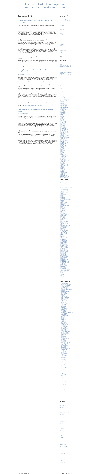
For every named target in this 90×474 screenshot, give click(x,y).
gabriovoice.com (63, 305)
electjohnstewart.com (64, 385)
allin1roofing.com (63, 354)
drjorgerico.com (62, 120)
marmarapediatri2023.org (64, 190)
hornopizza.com (63, 292)
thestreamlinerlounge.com (65, 381)
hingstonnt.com (62, 88)
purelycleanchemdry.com (64, 109)
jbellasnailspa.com (63, 252)
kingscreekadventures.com (64, 107)
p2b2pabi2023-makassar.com (64, 182)
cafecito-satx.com (63, 321)
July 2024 (61, 52)
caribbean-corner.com (64, 363)
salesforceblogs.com (63, 97)
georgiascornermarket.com (64, 226)
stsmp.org (61, 92)
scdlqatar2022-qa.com (63, 185)
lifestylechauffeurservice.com (64, 135)
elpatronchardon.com (63, 241)
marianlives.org (62, 83)
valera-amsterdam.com (64, 374)
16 (67, 20)
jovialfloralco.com (62, 139)
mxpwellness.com (63, 346)
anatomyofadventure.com (65, 356)
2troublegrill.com (63, 340)
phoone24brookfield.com (64, 259)
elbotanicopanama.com (63, 213)
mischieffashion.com (63, 143)
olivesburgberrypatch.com (65, 333)
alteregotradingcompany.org (64, 160)
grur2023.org (62, 166)
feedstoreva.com (62, 272)
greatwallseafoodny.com (64, 303)
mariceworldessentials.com (64, 244)
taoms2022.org (62, 198)
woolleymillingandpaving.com (65, 338)
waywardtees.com (63, 84)
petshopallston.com (64, 309)
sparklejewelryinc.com (64, 325)
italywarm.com (63, 391)
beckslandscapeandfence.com (65, 285)
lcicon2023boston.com (63, 175)
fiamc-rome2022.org (63, 243)
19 (60, 21)
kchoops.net (63, 366)
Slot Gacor (61, 430)
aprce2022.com (62, 161)
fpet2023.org (62, 147)
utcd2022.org (62, 193)
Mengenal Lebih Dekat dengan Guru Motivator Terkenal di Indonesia (65, 70)
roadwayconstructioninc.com (64, 261)
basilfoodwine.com (64, 361)
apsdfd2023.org (62, 169)
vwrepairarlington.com (64, 283)
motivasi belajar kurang (28, 66)
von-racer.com (62, 229)
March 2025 (62, 44)
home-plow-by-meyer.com (65, 297)
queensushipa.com (63, 121)
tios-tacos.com (63, 320)
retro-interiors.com (63, 145)
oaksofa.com (62, 276)
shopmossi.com (63, 344)
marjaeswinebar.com (63, 217)
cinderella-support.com (63, 126)
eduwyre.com (62, 144)
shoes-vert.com (62, 212)
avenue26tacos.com (64, 310)
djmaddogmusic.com (64, 352)
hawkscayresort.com (63, 207)
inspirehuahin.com (63, 128)
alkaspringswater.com (63, 232)
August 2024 (62, 51)
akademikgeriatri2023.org (64, 189)
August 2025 (62, 38)
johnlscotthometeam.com (64, 140)
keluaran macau (62, 414)
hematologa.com (63, 294)
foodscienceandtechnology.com (65, 394)
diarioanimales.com (63, 209)
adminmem (28, 22)
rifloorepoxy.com (63, 337)
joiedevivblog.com (63, 373)
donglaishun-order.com (63, 242)
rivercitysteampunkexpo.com (65, 365)
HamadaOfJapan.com (63, 105)
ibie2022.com (62, 162)
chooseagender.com (63, 89)
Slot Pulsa (61, 432)
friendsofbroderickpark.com (64, 237)
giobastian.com (63, 335)
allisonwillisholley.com (64, 349)
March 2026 (62, 30)
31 (69, 23)
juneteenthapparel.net (64, 390)
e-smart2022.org (62, 148)
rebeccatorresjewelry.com (64, 118)
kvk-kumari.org (63, 393)
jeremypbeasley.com (63, 130)
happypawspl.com (63, 224)
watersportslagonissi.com (64, 142)
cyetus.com (62, 153)
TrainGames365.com (63, 98)
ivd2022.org (62, 200)
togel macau (62, 425)
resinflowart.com (63, 306)
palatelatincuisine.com (64, 298)
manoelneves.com (63, 93)
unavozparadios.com (63, 211)
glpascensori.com (63, 336)
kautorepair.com (62, 216)
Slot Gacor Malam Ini (63, 446)
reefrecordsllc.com (63, 316)
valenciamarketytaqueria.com (65, 315)
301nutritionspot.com (64, 369)
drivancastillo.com (63, 357)
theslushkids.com (63, 334)
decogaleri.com (62, 210)
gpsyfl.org (61, 279)
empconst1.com (62, 125)
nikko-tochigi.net (63, 362)
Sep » (63, 25)
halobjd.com (62, 101)
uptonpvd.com (63, 339)
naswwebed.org (62, 158)
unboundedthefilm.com (63, 81)
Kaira (24, 473)
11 (70, 19)
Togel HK (61, 403)
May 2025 (61, 41)
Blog (21, 66)
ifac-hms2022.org (62, 197)
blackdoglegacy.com (64, 299)
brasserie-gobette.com (63, 265)
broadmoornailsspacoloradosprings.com (67, 312)
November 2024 (62, 47)
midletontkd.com (63, 359)
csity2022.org (62, 201)
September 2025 (63, 36)
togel (69, 0)
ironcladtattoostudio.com (64, 326)
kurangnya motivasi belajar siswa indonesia (31, 146)
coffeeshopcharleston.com (64, 230)
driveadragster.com (64, 293)
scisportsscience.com (64, 395)
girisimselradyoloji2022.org (64, 192)
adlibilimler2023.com (63, 157)
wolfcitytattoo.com (63, 329)
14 (63, 20)
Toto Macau (62, 407)
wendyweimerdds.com (63, 122)
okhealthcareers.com (63, 79)
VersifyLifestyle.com (63, 106)
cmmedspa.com (63, 358)
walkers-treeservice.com (64, 343)
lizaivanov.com (63, 295)
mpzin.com (62, 114)
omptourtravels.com (64, 386)
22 (65, 21)
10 (69, 19)
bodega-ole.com (63, 380)
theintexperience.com (63, 80)
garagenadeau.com (63, 134)
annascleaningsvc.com (64, 328)
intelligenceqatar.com (63, 102)
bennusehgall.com (63, 203)
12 (60, 20)
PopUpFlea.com (62, 116)
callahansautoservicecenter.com (65, 225)
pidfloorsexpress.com (63, 85)
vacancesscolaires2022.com (64, 177)
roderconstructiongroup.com (64, 205)
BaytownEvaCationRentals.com (64, 99)
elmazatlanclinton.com (63, 218)
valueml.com (62, 117)
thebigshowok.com (64, 301)
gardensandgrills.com (64, 360)
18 (70, 20)
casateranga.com (63, 341)
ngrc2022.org (62, 149)
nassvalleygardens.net (64, 384)
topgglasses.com (63, 311)
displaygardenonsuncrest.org (64, 270)
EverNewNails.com (63, 136)
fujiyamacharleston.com (63, 240)
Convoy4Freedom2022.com (64, 165)
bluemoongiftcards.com (64, 364)
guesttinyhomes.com (64, 296)
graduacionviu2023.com (64, 322)
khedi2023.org (62, 188)
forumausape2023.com (63, 170)
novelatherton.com (64, 383)
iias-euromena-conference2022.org (65, 199)
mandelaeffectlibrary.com (64, 94)
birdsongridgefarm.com (64, 372)
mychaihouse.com (63, 253)
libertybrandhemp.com (64, 375)
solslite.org (62, 350)
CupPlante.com (62, 113)
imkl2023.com (62, 171)
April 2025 (61, 43)
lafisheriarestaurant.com (64, 245)
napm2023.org (62, 168)
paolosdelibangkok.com (63, 257)
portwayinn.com (63, 351)
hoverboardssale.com (63, 90)
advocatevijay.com (63, 156)
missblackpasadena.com (64, 313)
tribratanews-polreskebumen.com (66, 387)
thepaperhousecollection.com (65, 348)
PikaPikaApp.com (62, 103)
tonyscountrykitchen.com (64, 251)
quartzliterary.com (63, 236)
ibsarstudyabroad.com (63, 202)
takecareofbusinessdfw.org (64, 104)
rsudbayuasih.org (63, 388)
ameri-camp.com (62, 123)
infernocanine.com (64, 347)
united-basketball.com (64, 319)
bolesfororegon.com (64, 379)
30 (67, 23)
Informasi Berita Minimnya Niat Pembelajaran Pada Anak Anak (45, 6)
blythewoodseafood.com (64, 256)
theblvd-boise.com (63, 146)
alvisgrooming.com (63, 254)
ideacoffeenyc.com (63, 219)
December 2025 (62, 34)
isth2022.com (62, 181)
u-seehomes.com (62, 141)
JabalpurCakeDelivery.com (64, 100)
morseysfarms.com (63, 267)
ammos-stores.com (64, 370)
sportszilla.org (62, 263)
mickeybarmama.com (63, 260)
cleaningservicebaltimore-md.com (66, 284)
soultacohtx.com (62, 277)
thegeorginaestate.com (63, 255)
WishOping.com (62, 110)
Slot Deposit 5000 (63, 405)
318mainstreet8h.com (63, 233)
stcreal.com (62, 115)
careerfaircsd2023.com (63, 172)
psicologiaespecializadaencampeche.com (67, 289)
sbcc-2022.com (62, 163)
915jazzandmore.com (63, 246)
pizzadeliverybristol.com (63, 222)
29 (65, 23)
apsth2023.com (62, 173)
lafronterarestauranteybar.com (65, 331)
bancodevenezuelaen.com (64, 86)
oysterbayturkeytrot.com (64, 330)
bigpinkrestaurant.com (63, 127)
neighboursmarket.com (64, 377)
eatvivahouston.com (64, 300)
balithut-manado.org (63, 159)
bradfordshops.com (63, 154)
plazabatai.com (62, 206)
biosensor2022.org (63, 194)
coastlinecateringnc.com (64, 287)
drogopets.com (62, 273)
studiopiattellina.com (63, 238)
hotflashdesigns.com (63, 133)
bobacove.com (62, 258)
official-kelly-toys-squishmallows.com (65, 269)
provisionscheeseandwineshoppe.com (66, 187)
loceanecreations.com (64, 371)
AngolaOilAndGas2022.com (64, 164)
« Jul (60, 25)
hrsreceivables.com (63, 124)
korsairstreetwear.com (64, 308)
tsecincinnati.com (62, 204)
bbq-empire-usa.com (63, 271)
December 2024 (62, 46)
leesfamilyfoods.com (63, 150)
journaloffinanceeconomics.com (65, 392)
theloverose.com (63, 304)
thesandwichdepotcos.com (64, 131)
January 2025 (62, 45)
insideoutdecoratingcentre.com (64, 137)
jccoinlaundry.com (63, 215)
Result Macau (62, 409)
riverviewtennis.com (63, 268)
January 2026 (62, 33)
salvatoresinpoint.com (63, 138)
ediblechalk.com (62, 274)
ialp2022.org (62, 195)
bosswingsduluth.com (63, 249)
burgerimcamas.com (64, 397)
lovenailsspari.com (63, 234)
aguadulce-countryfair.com (64, 247)
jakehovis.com (62, 248)
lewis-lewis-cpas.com (63, 151)
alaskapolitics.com (63, 91)
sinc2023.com (62, 184)
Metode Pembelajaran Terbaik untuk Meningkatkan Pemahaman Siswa (66, 63)
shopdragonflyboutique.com (64, 262)
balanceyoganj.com (63, 96)
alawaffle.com (63, 317)
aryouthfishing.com (64, 318)
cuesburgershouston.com (64, 288)
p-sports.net (63, 307)
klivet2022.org (62, 196)
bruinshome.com (63, 327)
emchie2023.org (62, 191)
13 (62, 20)
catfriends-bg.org (62, 82)
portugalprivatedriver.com (64, 228)
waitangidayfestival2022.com (64, 176)
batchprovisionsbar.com (63, 264)
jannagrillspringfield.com (63, 239)
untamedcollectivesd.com (64, 345)
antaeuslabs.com (62, 108)
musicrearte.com (62, 266)
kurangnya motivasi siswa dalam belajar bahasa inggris (33, 105)
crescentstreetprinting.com (65, 291)
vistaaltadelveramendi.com (65, 286)
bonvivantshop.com (63, 112)
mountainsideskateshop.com (65, 367)
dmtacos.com (63, 290)
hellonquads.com (62, 208)
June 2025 (61, 40)
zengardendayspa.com (64, 324)
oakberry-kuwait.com (63, 235)
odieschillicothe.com (63, 220)
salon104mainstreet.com (63, 231)
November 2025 (62, 35)
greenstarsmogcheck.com (64, 223)
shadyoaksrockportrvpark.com (64, 214)
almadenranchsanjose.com (64, 155)
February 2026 (62, 32)
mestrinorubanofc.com (64, 382)
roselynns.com (62, 95)
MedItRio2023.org (62, 174)
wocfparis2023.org (63, 183)
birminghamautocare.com (64, 250)
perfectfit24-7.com (63, 227)
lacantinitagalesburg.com (64, 221)
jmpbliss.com (62, 119)
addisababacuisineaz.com (65, 396)
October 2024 (62, 49)
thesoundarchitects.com (64, 353)
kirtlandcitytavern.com (64, 368)
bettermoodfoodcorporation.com (65, 87)
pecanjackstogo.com (64, 323)
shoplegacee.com (62, 111)
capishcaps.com (62, 278)
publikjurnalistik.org (64, 389)
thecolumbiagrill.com (63, 186)
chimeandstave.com (64, 302)
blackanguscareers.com (64, 378)
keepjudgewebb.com (64, 355)
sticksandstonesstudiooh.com (65, 342)
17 (69, 20)
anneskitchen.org (63, 314)
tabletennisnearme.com (63, 275)
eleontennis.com (62, 152)
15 (65, 20)
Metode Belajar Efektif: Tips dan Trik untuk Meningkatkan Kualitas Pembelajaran (66, 66)
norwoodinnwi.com (64, 376)
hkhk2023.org (62, 167)
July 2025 (61, 39)
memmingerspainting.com (64, 129)
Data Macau (62, 439)
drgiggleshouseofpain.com (64, 132)
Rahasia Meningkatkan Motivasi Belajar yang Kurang (35, 20)
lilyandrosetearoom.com (64, 332)
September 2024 (63, 50)
